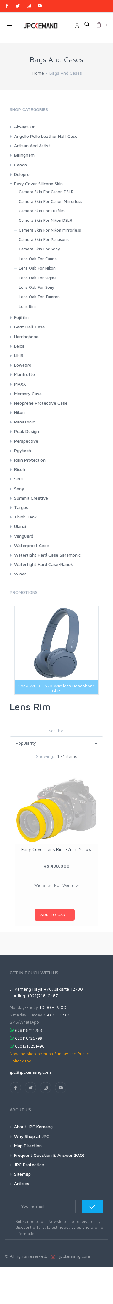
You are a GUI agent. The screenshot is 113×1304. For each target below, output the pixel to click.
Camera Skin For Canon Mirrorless (50, 201)
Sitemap (22, 1174)
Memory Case (28, 393)
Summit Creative (31, 498)
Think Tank (25, 516)
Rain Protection (30, 459)
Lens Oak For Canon (38, 258)
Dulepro (22, 174)
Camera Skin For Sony (39, 248)
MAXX (20, 384)
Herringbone (26, 336)
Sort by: (57, 730)
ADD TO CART (54, 914)
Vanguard (23, 536)
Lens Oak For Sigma (37, 277)
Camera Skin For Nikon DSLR (45, 220)
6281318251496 (30, 1046)
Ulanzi (20, 526)
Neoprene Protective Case (40, 403)
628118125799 (28, 1038)
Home (38, 73)
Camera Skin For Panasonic (44, 239)
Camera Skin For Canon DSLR (46, 191)
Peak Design (26, 431)
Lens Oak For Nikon (37, 268)
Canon (20, 164)
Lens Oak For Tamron (39, 296)
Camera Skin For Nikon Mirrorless (50, 229)
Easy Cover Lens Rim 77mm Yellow (56, 849)
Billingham (24, 155)
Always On (24, 126)
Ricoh (19, 469)
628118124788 (28, 1030)
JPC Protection (29, 1164)
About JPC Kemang (33, 1126)
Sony (19, 488)
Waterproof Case (31, 545)
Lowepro (22, 364)
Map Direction (28, 1145)
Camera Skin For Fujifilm (42, 210)
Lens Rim (27, 306)
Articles (21, 1183)
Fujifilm (21, 317)
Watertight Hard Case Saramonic (47, 554)
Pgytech (22, 450)
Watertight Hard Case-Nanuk (43, 564)
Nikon (19, 412)
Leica (19, 346)
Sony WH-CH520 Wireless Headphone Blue (56, 688)
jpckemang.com (73, 1256)
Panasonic (24, 421)
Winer (20, 573)
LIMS (18, 355)
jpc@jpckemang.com (30, 1072)
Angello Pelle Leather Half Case (46, 136)
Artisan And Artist (32, 145)
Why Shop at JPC (31, 1136)
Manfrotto (24, 374)
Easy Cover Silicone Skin (38, 183)
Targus (21, 507)
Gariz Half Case (29, 326)
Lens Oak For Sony (36, 287)
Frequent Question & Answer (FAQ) (49, 1155)
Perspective (26, 441)
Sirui (18, 478)
